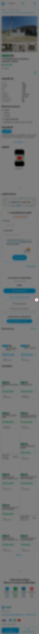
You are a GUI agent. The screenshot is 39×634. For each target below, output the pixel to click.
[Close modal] (36, 300)
